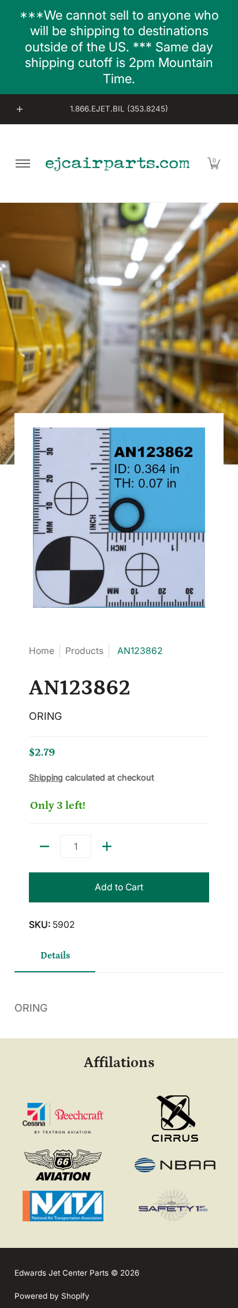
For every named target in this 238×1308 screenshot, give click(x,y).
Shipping (46, 777)
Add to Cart (119, 887)
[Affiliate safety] (175, 1205)
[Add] (106, 846)
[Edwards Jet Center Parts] (117, 163)
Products (84, 650)
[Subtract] (44, 846)
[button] (214, 163)
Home (41, 650)
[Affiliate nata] (63, 1206)
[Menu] (22, 163)
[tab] (54, 959)
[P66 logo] (63, 1165)
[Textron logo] (63, 1118)
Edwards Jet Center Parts (61, 1272)
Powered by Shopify (52, 1295)
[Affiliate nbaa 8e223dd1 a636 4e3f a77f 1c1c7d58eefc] (175, 1165)
